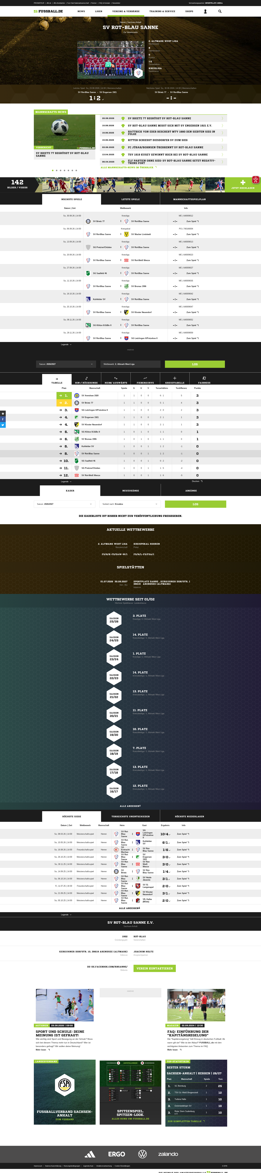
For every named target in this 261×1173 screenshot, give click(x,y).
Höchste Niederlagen (189, 816)
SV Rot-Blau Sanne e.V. (131, 922)
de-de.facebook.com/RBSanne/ (107, 967)
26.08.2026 (108, 118)
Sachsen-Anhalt (134, 22)
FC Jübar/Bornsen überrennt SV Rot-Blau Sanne (165, 147)
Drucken (195, 481)
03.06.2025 (108, 147)
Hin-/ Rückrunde (86, 383)
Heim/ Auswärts (116, 383)
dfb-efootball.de (59, 3)
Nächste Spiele (71, 199)
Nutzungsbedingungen (72, 1166)
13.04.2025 (108, 155)
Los (195, 364)
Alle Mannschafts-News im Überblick (127, 167)
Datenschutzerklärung (53, 1166)
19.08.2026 (108, 125)
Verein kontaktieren (155, 968)
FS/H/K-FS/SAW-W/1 (114, 554)
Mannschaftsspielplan (189, 199)
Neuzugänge (130, 491)
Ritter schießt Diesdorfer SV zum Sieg (158, 140)
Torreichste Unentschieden (131, 816)
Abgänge (191, 491)
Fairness (204, 383)
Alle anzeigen (129, 806)
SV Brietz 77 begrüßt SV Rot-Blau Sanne (62, 153)
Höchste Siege (71, 816)
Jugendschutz (88, 1166)
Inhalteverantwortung (104, 1166)
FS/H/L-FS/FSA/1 (144, 554)
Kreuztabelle (174, 383)
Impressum (38, 1166)
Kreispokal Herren (147, 544)
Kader (70, 491)
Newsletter (116, 3)
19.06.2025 (108, 133)
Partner (94, 3)
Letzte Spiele (130, 199)
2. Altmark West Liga (163, 41)
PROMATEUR (39, 3)
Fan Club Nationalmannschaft (78, 3)
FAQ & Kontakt (104, 3)
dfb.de (49, 3)
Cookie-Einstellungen (122, 1166)
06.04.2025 (108, 162)
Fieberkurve (145, 383)
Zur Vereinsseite (130, 32)
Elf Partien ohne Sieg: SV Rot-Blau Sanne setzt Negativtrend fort (171, 161)
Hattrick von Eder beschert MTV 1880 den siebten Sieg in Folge (171, 132)
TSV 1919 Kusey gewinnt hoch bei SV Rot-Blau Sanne (168, 154)
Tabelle (57, 383)
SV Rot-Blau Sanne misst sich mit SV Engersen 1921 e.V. (170, 125)
